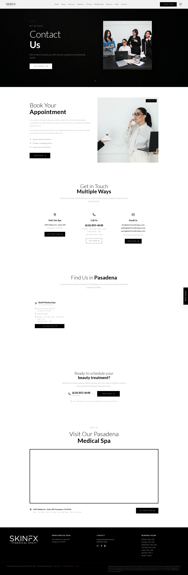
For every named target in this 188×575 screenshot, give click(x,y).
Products (80, 4)
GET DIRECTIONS (53, 234)
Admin (77, 566)
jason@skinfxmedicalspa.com (133, 231)
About (63, 4)
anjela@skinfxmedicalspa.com (133, 228)
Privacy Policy (57, 566)
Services (71, 4)
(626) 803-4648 (94, 225)
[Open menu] (180, 4)
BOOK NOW (38, 155)
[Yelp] (105, 546)
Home (57, 4)
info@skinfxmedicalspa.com (133, 225)
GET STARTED (39, 66)
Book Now (186, 296)
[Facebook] (101, 546)
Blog (116, 4)
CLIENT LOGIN (168, 4)
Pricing (89, 4)
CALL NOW (93, 241)
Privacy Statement (161, 569)
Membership (99, 4)
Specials (109, 4)
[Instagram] (98, 546)
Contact (124, 4)
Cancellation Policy (68, 566)
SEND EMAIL (132, 241)
